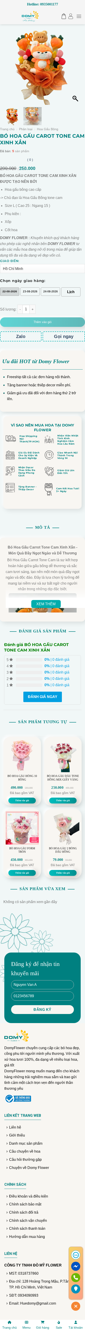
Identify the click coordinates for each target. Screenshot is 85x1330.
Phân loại (25, 129)
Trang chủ (7, 129)
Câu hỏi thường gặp (25, 1159)
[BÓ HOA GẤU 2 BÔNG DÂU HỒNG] (63, 828)
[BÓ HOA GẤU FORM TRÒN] (22, 828)
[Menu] (79, 16)
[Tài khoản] (70, 16)
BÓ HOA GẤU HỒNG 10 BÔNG (22, 777)
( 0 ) (30, 160)
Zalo (20, 336)
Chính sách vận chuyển (28, 1220)
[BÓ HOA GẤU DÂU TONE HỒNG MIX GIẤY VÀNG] (63, 755)
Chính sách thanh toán (27, 1228)
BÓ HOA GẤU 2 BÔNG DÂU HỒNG (63, 850)
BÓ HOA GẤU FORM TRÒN (22, 850)
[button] (76, 68)
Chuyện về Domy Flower (29, 1168)
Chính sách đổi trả (23, 1212)
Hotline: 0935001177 (42, 4)
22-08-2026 (9, 291)
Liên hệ (15, 1127)
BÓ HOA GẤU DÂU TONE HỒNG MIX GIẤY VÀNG (63, 777)
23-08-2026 (30, 291)
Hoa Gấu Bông (47, 129)
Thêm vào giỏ (42, 322)
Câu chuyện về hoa (24, 1151)
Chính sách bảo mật (25, 1204)
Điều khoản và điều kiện (28, 1196)
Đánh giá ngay (42, 697)
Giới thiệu (17, 1135)
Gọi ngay (63, 336)
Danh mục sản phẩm (25, 1143)
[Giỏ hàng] (62, 16)
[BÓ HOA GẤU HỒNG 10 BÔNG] (22, 755)
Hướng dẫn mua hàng (27, 1237)
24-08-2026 (50, 291)
